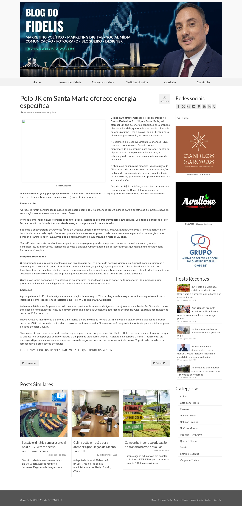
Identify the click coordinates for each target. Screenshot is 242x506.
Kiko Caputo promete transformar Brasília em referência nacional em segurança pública (197, 313)
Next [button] (167, 435)
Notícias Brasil (188, 415)
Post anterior (29, 363)
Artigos (184, 396)
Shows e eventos (189, 453)
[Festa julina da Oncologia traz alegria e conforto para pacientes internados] (146, 413)
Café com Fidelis (189, 402)
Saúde (183, 447)
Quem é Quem (188, 441)
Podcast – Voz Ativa (191, 434)
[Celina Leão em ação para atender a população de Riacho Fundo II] (44, 413)
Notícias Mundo (189, 428)
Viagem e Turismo (190, 460)
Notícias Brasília (42, 112)
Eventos (184, 409)
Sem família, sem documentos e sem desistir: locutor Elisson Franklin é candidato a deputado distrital (196, 352)
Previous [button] (23, 435)
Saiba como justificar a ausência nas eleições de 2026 (198, 332)
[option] (44, 435)
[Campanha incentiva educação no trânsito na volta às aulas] (95, 413)
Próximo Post (160, 363)
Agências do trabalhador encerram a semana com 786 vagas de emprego (198, 371)
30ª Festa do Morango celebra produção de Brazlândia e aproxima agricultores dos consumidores (199, 292)
